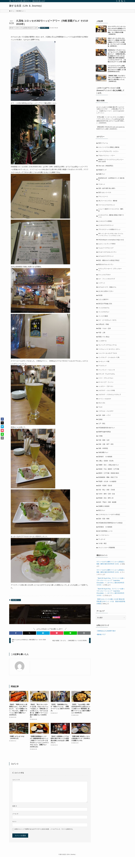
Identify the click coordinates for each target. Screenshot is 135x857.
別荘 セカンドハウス (104, 192)
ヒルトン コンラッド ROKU (106, 244)
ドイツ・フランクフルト (105, 378)
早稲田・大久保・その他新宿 (107, 481)
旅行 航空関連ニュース (105, 531)
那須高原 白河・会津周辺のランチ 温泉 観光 (111, 179)
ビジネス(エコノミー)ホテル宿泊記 (109, 514)
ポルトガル (101, 403)
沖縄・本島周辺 (103, 448)
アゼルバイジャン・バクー (106, 155)
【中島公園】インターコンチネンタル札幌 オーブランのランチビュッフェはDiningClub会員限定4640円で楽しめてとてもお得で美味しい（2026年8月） (110, 120)
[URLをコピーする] (84, 633)
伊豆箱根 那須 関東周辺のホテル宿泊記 (110, 523)
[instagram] (119, 1)
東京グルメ (101, 510)
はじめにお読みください (105, 291)
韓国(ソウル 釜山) (103, 336)
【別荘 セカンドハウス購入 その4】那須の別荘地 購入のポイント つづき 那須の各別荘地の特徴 (111, 601)
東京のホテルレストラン (105, 264)
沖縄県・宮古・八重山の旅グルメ (108, 465)
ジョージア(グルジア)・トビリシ (108, 151)
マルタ (100, 407)
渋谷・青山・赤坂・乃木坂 (106, 489)
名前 (14, 806)
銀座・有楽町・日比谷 (105, 485)
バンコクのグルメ (103, 312)
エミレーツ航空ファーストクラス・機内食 (110, 210)
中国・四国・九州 (103, 440)
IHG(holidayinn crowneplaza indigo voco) (111, 239)
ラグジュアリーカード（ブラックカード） (110, 269)
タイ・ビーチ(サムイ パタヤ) (107, 320)
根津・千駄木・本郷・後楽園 (107, 502)
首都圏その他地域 (103, 506)
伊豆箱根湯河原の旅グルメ (106, 427)
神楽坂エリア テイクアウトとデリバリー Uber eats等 (111, 160)
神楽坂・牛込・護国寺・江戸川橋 (108, 469)
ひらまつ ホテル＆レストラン (107, 252)
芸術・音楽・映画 (103, 518)
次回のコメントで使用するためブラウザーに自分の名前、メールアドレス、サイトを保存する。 (44, 829)
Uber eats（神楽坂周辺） (106, 166)
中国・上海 (101, 332)
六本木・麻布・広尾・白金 (106, 494)
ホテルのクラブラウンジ (105, 256)
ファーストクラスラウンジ (106, 205)
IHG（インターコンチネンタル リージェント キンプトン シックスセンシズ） (110, 234)
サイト (14, 821)
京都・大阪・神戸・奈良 (105, 444)
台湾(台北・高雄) (103, 324)
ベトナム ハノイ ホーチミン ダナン (109, 349)
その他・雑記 (102, 543)
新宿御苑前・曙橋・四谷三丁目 (108, 477)
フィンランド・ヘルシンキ (106, 370)
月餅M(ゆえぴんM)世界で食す (106, 631)
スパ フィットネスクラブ (106, 279)
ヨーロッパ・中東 (103, 361)
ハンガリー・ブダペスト (105, 386)
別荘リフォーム (103, 143)
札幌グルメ (101, 174)
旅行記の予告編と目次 (105, 303)
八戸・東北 (101, 423)
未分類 (100, 295)
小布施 (100, 436)
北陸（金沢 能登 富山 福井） (107, 188)
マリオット (101, 184)
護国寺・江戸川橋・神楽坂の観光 (108, 473)
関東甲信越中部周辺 (104, 432)
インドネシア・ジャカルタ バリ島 (108, 357)
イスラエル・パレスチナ (105, 411)
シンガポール (102, 341)
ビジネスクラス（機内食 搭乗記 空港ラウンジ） (111, 216)
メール (15, 814)
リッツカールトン (103, 535)
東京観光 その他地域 (105, 527)
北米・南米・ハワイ (104, 415)
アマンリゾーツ (103, 196)
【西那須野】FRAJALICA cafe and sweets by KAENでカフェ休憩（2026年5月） (110, 128)
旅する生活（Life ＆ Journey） (26, 6)
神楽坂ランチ (102, 170)
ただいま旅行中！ (103, 299)
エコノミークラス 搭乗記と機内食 (108, 147)
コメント (16, 779)
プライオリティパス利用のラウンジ (109, 229)
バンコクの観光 (103, 316)
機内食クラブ (101, 634)
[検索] (124, 1)
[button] (15, 633)
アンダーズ (101, 539)
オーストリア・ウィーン (105, 382)
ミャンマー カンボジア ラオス (107, 353)
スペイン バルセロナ (104, 399)
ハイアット (101, 283)
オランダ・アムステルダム (106, 374)
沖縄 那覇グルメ (45, 27)
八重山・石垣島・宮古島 (105, 461)
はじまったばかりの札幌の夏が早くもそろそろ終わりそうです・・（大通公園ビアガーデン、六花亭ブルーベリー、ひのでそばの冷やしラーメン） (110, 110)
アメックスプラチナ (104, 274)
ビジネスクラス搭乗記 (105, 221)
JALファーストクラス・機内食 (107, 201)
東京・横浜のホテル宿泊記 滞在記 (108, 260)
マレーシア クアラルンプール (107, 345)
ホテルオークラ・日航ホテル (107, 287)
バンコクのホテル (103, 308)
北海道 (100, 419)
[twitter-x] (117, 1)
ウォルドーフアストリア (105, 248)
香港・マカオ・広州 (104, 328)
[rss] (122, 1)
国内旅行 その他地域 (105, 456)
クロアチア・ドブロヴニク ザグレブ (109, 394)
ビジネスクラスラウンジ (105, 225)
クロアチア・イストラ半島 (106, 390)
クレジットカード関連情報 (106, 547)
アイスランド (102, 365)
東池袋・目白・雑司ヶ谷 (105, 498)
